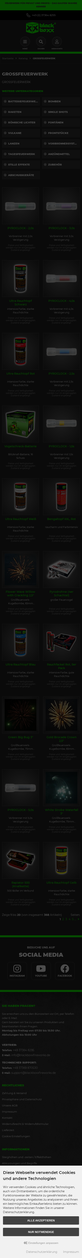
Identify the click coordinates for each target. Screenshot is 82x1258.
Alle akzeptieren (41, 1220)
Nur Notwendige (41, 1232)
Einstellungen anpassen (42, 1242)
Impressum (71, 1252)
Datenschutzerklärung (41, 1252)
